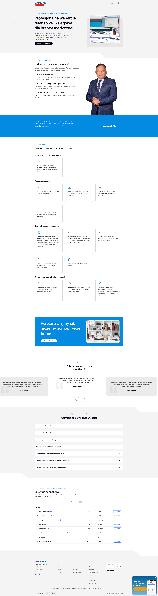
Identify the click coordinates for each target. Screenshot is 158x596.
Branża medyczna (93, 566)
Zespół (59, 569)
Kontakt (59, 572)
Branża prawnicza (93, 578)
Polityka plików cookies (119, 593)
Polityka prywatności (110, 593)
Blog (59, 566)
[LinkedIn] (36, 574)
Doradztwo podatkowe (65, 3)
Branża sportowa (93, 580)
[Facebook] (39, 574)
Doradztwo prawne (83, 3)
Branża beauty (92, 575)
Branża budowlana (93, 569)
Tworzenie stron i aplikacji (75, 572)
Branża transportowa (93, 572)
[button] (77, 399)
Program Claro (92, 3)
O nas (59, 564)
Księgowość (74, 3)
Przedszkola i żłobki (93, 583)
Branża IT (91, 564)
